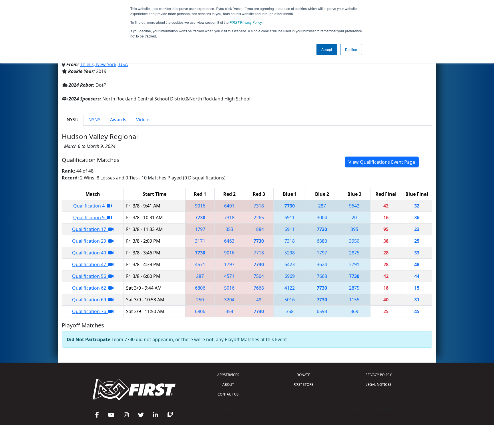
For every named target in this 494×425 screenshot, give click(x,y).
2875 (354, 253)
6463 (229, 241)
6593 (322, 311)
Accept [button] (326, 49)
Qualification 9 (90, 217)
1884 (259, 229)
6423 (289, 264)
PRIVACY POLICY (378, 374)
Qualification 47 (90, 264)
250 (200, 299)
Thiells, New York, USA (104, 64)
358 (290, 311)
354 (229, 311)
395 (354, 229)
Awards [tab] (118, 119)
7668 (322, 276)
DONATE (303, 374)
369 (354, 311)
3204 (229, 299)
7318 (259, 206)
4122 (289, 288)
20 (354, 217)
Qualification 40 (90, 253)
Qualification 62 (90, 288)
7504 (259, 276)
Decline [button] (351, 49)
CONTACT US (228, 394)
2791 (354, 264)
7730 (289, 206)
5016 (229, 288)
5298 (289, 253)
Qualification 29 (90, 241)
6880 (322, 241)
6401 (229, 206)
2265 (259, 217)
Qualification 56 (90, 276)
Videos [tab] (143, 119)
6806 (200, 288)
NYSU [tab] (73, 119)
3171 (200, 241)
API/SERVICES (228, 374)
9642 (354, 206)
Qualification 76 (90, 311)
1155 (354, 299)
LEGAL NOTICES (378, 384)
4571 (200, 264)
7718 (259, 253)
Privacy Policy (246, 22)
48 (258, 299)
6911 (289, 217)
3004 (322, 217)
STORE (303, 384)
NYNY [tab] (94, 119)
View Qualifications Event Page (381, 162)
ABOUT (228, 384)
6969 (289, 276)
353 (229, 229)
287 (322, 206)
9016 (200, 206)
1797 (200, 229)
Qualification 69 (90, 299)
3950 (354, 241)
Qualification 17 (90, 229)
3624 (322, 264)
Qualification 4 (90, 206)
